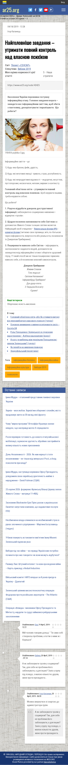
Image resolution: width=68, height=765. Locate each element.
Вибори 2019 (24, 68)
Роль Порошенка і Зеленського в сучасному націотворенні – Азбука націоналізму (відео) (30, 334)
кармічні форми (12, 232)
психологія (12, 374)
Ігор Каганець (46, 693)
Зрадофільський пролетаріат (24, 351)
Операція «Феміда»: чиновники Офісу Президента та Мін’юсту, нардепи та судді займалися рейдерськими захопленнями (31, 612)
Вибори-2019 (40, 367)
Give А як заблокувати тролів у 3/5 (58, 655)
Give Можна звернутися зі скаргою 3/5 (61, 693)
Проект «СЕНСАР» (20, 65)
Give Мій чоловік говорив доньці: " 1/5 (53, 624)
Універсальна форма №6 (45, 228)
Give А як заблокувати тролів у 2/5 (56, 655)
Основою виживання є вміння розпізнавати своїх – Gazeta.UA (33, 326)
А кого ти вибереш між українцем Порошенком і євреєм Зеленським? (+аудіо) (32, 341)
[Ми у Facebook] (35, 10)
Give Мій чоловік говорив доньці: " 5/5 (53, 627)
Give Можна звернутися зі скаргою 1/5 (56, 693)
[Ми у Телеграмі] (30, 10)
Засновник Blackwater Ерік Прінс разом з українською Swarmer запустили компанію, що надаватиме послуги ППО (32, 507)
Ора (37, 624)
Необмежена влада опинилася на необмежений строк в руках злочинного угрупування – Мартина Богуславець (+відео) (32, 524)
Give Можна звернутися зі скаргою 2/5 (58, 693)
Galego (38, 655)
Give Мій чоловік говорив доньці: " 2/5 (55, 624)
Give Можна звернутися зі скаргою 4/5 (56, 696)
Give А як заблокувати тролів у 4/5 (61, 655)
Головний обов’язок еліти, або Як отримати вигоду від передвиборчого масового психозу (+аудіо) (33, 319)
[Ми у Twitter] (41, 10)
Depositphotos (50, 762)
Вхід (63, 2)
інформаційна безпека (24, 360)
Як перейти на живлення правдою (26, 347)
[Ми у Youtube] (46, 10)
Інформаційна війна (49, 360)
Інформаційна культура (18, 367)
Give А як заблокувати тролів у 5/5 (53, 658)
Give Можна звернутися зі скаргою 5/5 (58, 696)
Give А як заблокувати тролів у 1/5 (53, 655)
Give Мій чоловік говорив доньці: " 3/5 (58, 624)
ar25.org (11, 10)
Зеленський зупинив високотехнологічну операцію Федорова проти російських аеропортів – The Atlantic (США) (31, 594)
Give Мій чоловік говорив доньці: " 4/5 (60, 624)
